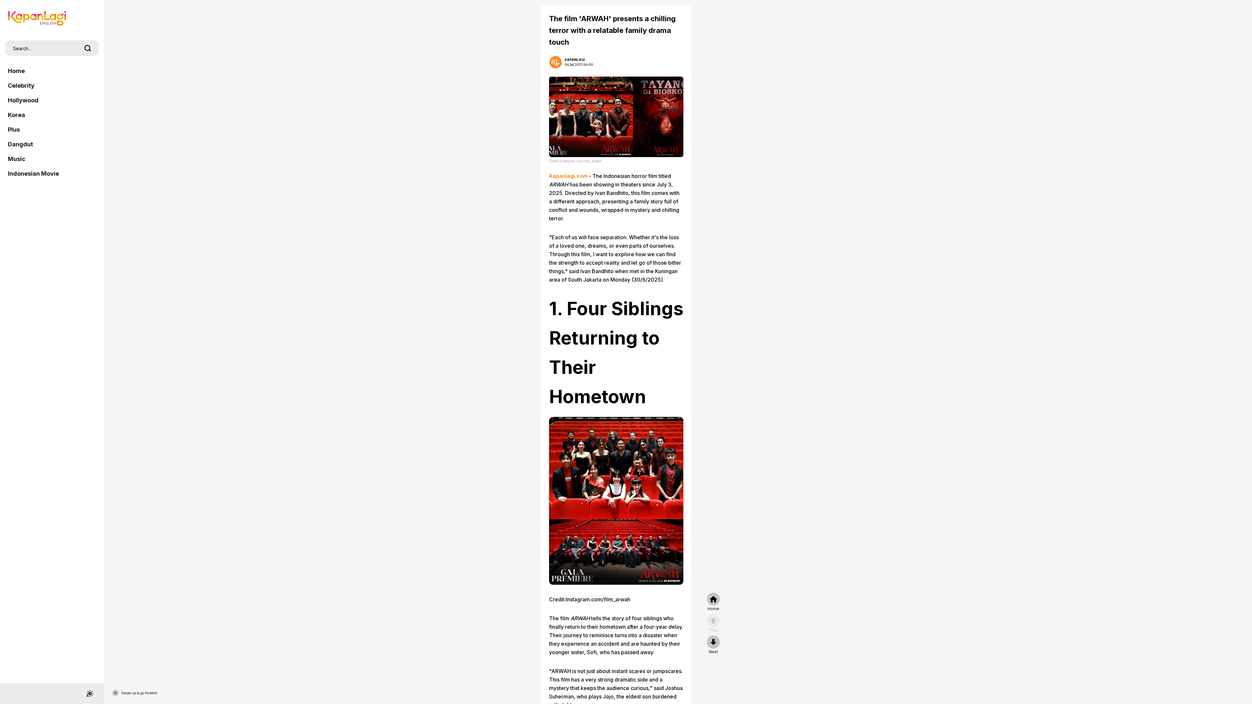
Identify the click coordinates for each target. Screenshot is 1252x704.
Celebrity (21, 85)
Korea (16, 114)
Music (16, 158)
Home (16, 70)
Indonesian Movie (33, 173)
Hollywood (23, 100)
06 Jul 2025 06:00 (579, 65)
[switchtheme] (89, 693)
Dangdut (20, 144)
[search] (88, 48)
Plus (14, 129)
